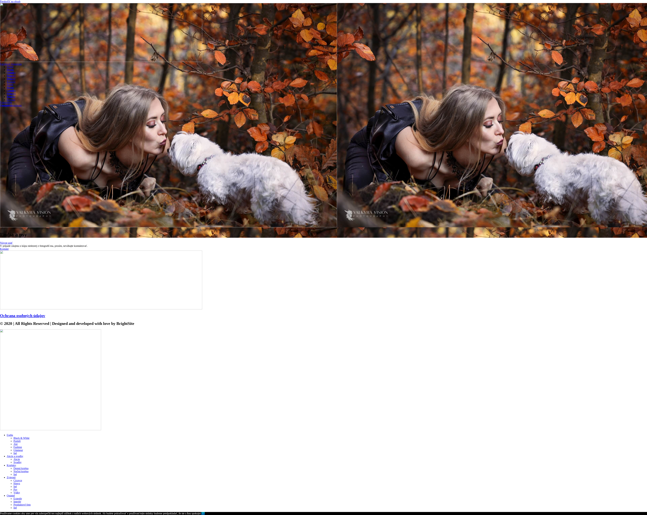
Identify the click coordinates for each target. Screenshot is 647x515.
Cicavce (17, 480)
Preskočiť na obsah (10, 1)
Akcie (16, 459)
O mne (10, 72)
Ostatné (11, 495)
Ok (203, 513)
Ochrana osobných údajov (22, 315)
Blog (9, 78)
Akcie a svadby (15, 456)
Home (10, 69)
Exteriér (17, 498)
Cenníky (11, 75)
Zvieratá (11, 477)
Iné (15, 453)
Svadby (17, 462)
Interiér (17, 501)
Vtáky (16, 492)
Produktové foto (22, 504)
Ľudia (10, 435)
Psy (15, 489)
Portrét (17, 441)
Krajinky (11, 465)
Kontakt (11, 81)
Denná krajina (20, 468)
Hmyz (16, 483)
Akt (15, 444)
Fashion (17, 447)
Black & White (21, 438)
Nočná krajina (20, 471)
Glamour (18, 450)
